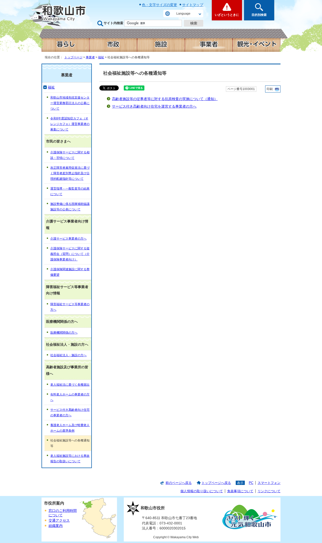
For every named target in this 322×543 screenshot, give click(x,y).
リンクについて (269, 491)
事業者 (90, 57)
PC (251, 483)
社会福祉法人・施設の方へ (68, 355)
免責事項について (240, 491)
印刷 (270, 89)
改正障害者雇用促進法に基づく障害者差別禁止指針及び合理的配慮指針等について (70, 173)
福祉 (101, 57)
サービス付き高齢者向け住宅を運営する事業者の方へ (154, 106)
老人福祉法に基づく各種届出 (70, 384)
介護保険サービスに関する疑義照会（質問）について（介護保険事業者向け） (70, 254)
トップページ (73, 57)
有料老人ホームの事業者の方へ (70, 397)
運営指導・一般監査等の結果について (70, 191)
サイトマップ (192, 5)
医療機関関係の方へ (63, 332)
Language (183, 13)
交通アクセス (59, 520)
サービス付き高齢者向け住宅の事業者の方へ (70, 412)
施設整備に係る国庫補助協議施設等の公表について (70, 206)
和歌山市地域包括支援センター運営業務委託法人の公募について (70, 103)
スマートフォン (269, 483)
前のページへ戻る (179, 483)
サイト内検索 (113, 23)
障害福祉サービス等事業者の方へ (70, 306)
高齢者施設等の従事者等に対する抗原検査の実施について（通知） (165, 99)
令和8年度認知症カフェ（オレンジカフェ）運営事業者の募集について (70, 124)
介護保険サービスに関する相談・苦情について (70, 155)
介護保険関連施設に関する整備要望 (70, 272)
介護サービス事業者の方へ (68, 238)
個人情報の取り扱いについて (201, 491)
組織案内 (56, 526)
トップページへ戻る (216, 483)
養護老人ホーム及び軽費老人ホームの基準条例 (70, 427)
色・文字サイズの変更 (159, 5)
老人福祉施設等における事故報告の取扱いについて (70, 458)
